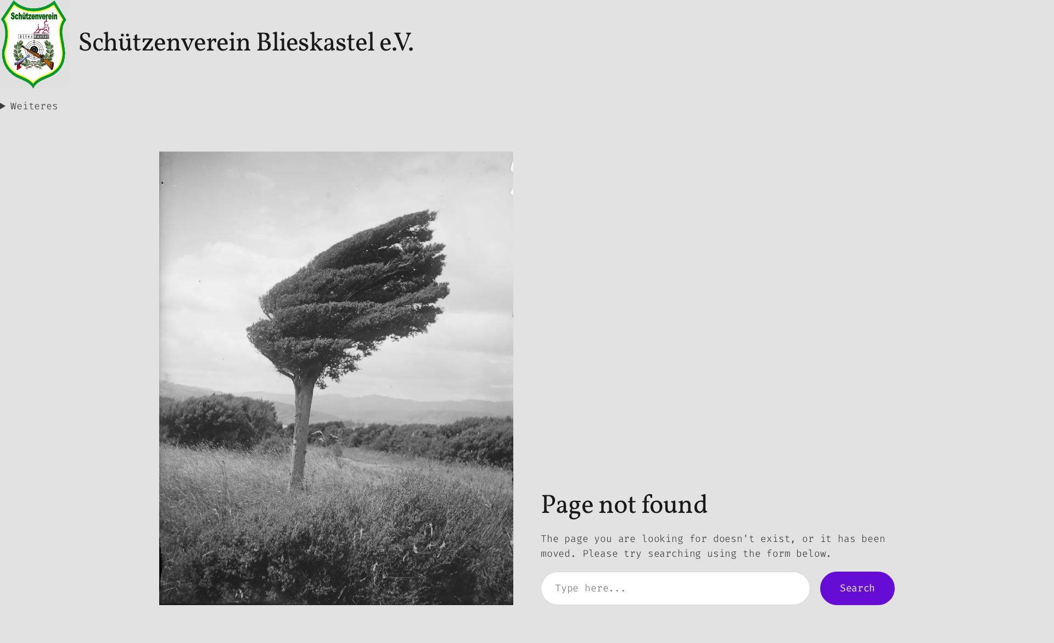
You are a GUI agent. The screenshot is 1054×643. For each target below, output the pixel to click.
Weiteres (34, 106)
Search (857, 588)
